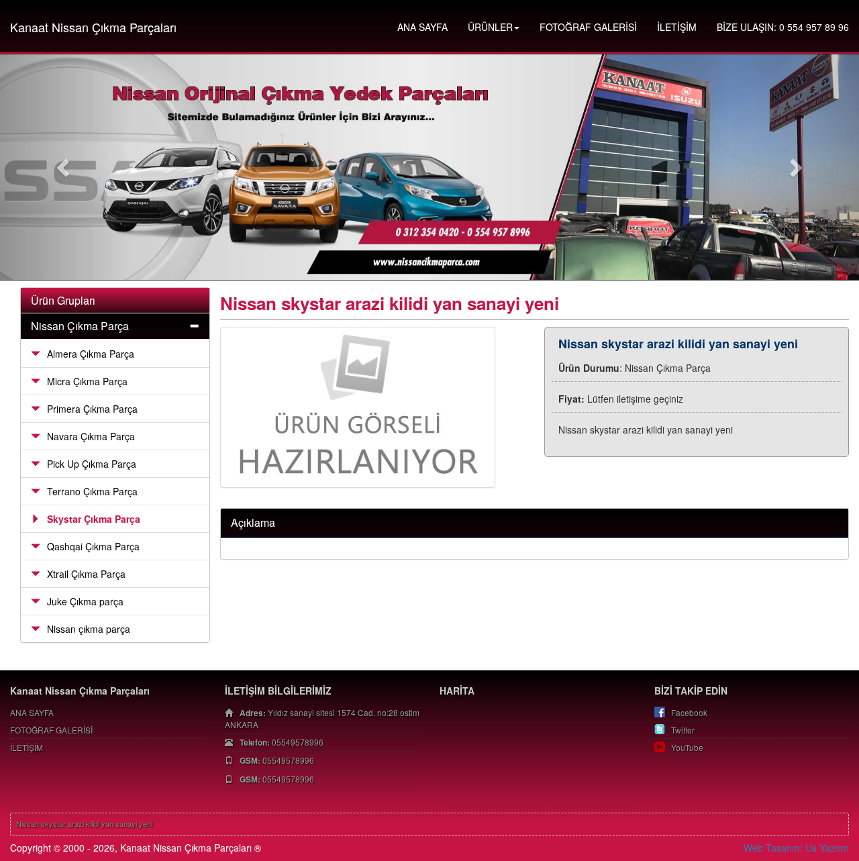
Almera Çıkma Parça (90, 353)
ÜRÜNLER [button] (490, 27)
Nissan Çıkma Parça (80, 326)
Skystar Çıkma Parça (93, 518)
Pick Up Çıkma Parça (91, 463)
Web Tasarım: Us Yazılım (796, 847)
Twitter (683, 730)
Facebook (689, 712)
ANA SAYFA (422, 27)
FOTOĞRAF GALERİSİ (588, 27)
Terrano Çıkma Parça (92, 491)
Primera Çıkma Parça (92, 408)
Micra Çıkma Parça (87, 381)
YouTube (687, 747)
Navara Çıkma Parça (91, 436)
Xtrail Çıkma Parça (86, 573)
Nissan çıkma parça (88, 629)
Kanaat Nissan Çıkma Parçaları (93, 27)
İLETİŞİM (677, 27)
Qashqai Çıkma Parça (93, 546)
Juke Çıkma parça (85, 601)
